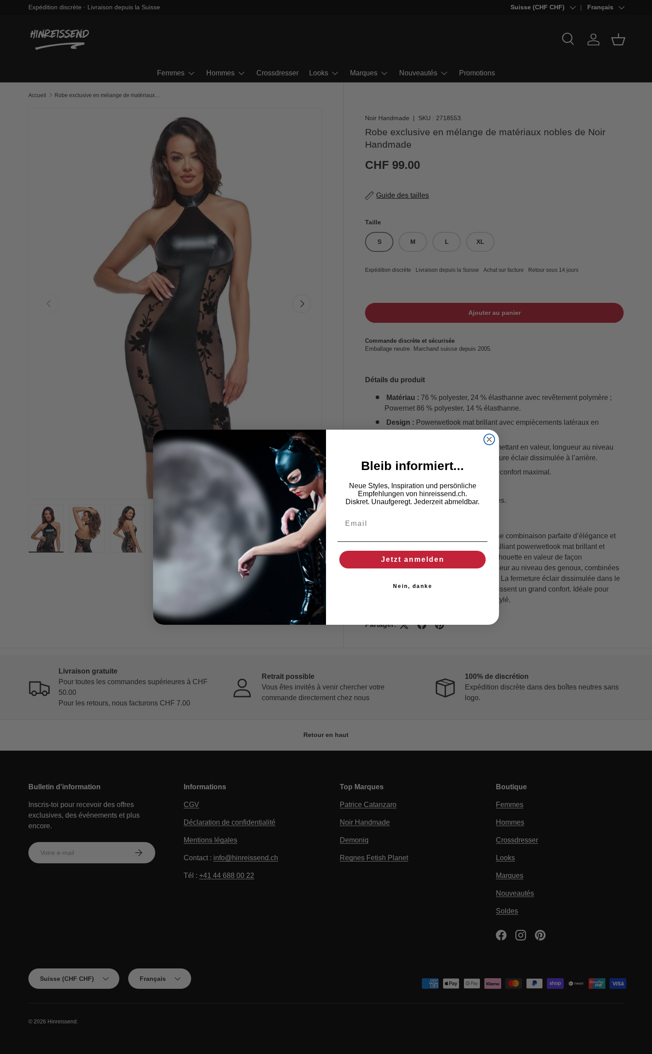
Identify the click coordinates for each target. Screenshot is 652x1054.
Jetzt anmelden (412, 559)
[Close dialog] (489, 439)
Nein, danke (412, 586)
